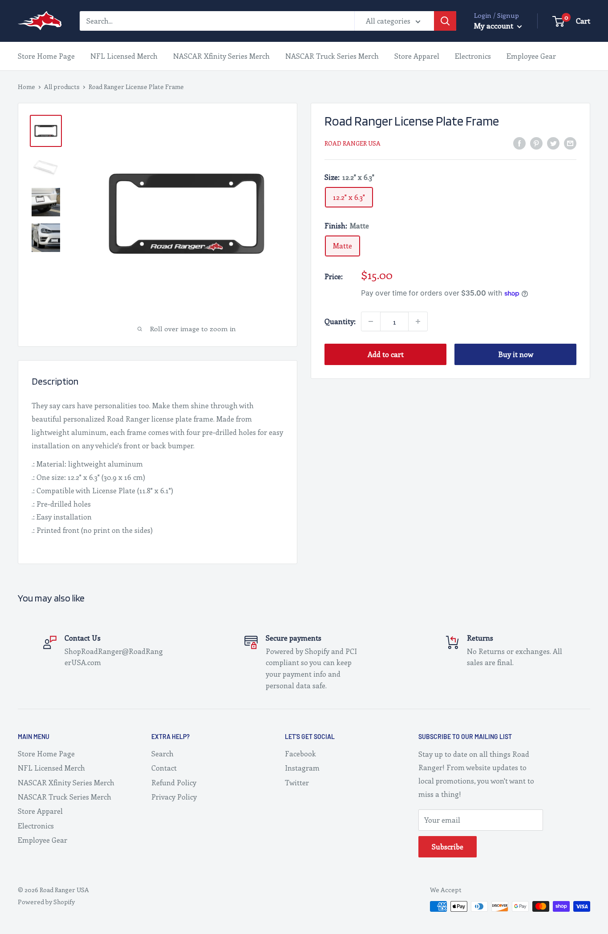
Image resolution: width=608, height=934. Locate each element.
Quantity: (340, 321)
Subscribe (447, 846)
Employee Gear (531, 56)
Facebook (300, 753)
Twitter (297, 782)
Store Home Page (46, 56)
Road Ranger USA (352, 143)
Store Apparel (416, 56)
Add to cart (386, 354)
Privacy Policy (174, 796)
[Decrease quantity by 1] (370, 321)
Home (26, 86)
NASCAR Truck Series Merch (332, 56)
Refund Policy (173, 782)
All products (62, 86)
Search (162, 753)
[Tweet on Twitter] (553, 142)
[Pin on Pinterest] (536, 142)
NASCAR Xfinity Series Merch (221, 56)
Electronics (473, 56)
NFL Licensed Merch (124, 56)
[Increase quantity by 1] (418, 321)
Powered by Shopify (46, 901)
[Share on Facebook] (519, 142)
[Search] (445, 21)
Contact (164, 767)
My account (494, 25)
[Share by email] (570, 142)
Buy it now (515, 354)
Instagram (302, 767)
